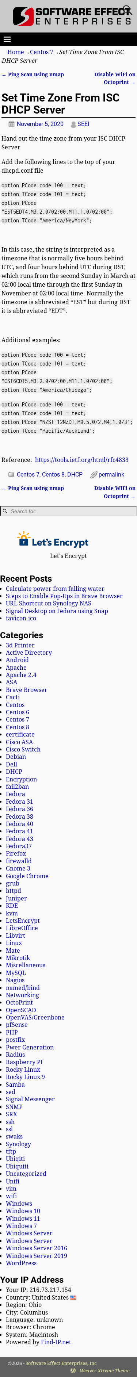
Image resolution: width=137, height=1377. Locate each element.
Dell (11, 764)
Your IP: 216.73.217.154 (38, 1289)
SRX (11, 1114)
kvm (12, 913)
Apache (16, 667)
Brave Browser (26, 689)
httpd (13, 890)
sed (10, 1092)
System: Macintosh (32, 1334)
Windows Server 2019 (36, 1255)
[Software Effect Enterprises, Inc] (72, 25)
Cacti (13, 697)
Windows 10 (23, 1211)
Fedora (15, 794)
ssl (9, 1129)
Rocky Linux (23, 1069)
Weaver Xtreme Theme (104, 1370)
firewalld (19, 861)
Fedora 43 (19, 838)
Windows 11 (23, 1218)
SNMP (14, 1106)
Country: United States (38, 1297)
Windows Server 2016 (36, 1248)
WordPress (21, 1263)
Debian (16, 756)
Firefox (16, 853)
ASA (11, 682)
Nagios (15, 980)
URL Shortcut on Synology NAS (48, 603)
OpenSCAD (21, 1010)
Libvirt (15, 935)
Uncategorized (26, 1173)
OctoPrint (19, 1002)
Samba (15, 1084)
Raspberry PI (24, 1062)
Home (15, 52)
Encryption (21, 779)
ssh (10, 1121)
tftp (11, 1151)
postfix (15, 1039)
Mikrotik (18, 958)
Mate (13, 950)
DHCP (75, 474)
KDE (12, 905)
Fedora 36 (19, 809)
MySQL (16, 972)
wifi (11, 1196)
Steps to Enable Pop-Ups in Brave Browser (64, 596)
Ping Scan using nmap (32, 74)
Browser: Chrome (30, 1327)
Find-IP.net (56, 1342)
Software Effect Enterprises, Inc (61, 1363)
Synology (18, 1144)
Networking (22, 995)
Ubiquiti (17, 1166)
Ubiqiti (15, 1158)
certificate (20, 734)
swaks (14, 1136)
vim (11, 1188)
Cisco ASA (19, 742)
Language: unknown (34, 1319)
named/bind (23, 987)
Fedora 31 (19, 801)
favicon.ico (21, 618)
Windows (19, 1203)
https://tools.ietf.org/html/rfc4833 (82, 459)
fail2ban (17, 786)
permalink (111, 474)
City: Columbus (27, 1312)
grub (12, 883)
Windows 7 (21, 1226)
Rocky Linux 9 (25, 1077)
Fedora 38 (19, 816)
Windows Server (29, 1233)
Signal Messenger (30, 1099)
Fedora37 (19, 846)
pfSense (17, 1024)
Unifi (12, 1181)
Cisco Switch (23, 749)
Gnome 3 (18, 868)
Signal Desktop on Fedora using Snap (57, 611)
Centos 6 (17, 712)
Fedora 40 (19, 824)
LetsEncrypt (23, 920)
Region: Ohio (24, 1304)
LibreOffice (22, 928)
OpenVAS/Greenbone (35, 1017)
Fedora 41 (19, 831)
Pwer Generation (30, 1047)
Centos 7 (41, 52)
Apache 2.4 (21, 675)
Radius (15, 1054)
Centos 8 (53, 474)
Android (17, 660)
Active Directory (29, 652)
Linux (14, 943)
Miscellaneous (25, 965)
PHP (12, 1032)
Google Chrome (27, 876)
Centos (15, 704)
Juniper (16, 898)
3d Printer (20, 645)
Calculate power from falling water (55, 588)
